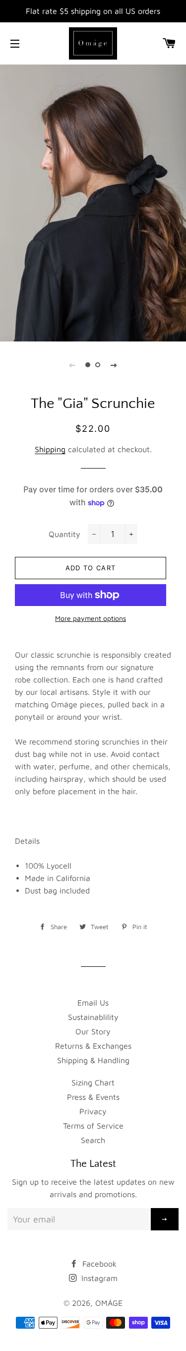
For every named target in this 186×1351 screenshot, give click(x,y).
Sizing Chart (93, 1082)
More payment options (90, 618)
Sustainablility (93, 1017)
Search (93, 1140)
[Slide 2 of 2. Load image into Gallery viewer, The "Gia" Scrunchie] (98, 365)
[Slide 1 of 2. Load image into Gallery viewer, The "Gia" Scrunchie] (88, 365)
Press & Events (93, 1096)
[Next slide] (114, 365)
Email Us (93, 1002)
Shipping (50, 449)
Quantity (64, 534)
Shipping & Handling (93, 1060)
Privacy (93, 1111)
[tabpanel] (93, 201)
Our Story (93, 1031)
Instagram (98, 1278)
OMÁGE (109, 1302)
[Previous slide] (72, 365)
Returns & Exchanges (93, 1045)
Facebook (98, 1263)
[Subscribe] (165, 1219)
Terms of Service (93, 1125)
